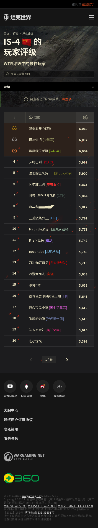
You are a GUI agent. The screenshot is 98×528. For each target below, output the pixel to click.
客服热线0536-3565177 (39, 512)
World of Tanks (17, 17)
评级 (15, 33)
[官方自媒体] (10, 386)
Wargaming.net (31, 496)
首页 (6, 33)
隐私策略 (11, 429)
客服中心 (11, 410)
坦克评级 (27, 33)
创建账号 (88, 4)
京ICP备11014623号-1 (42, 506)
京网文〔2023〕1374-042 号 (75, 506)
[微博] (42, 386)
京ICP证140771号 (15, 506)
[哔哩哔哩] (59, 386)
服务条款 (11, 439)
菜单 (91, 17)
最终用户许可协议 (18, 420)
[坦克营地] (26, 386)
